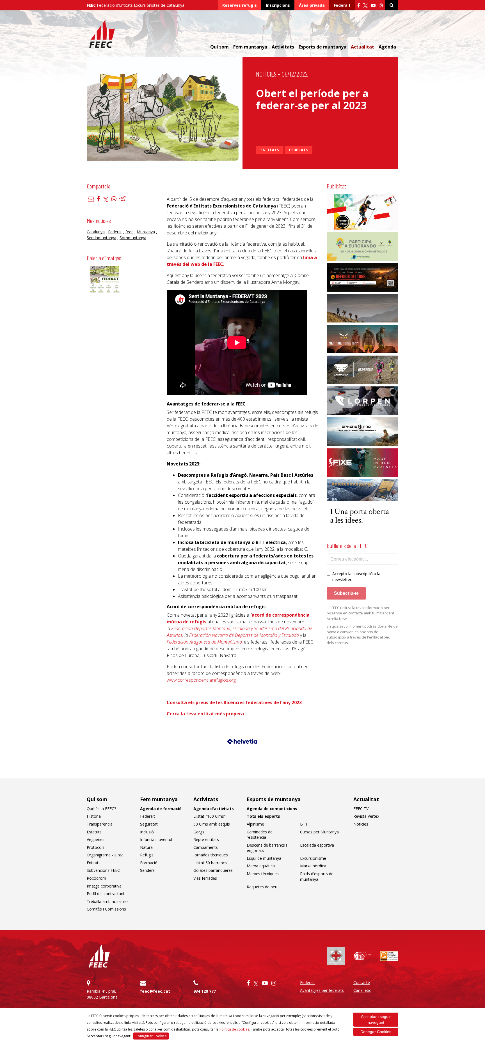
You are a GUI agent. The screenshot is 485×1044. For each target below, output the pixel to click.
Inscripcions (278, 5)
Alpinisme (255, 824)
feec (129, 231)
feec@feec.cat (155, 991)
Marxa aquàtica (261, 865)
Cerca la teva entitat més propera (206, 714)
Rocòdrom (96, 878)
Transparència (100, 824)
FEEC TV (361, 808)
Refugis (147, 855)
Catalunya (96, 231)
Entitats (269, 150)
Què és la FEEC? (101, 808)
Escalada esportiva (317, 845)
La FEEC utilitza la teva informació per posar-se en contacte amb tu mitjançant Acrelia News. (360, 613)
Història (94, 816)
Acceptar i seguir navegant (376, 1019)
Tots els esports (263, 816)
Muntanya (146, 231)
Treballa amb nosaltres (108, 901)
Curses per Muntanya (319, 832)
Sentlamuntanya (101, 237)
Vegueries (95, 839)
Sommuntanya (133, 237)
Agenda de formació (161, 808)
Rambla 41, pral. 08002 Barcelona (102, 994)
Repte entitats (206, 839)
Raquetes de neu (262, 886)
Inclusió (147, 832)
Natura (146, 847)
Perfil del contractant (106, 893)
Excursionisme (313, 858)
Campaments (205, 847)
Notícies (266, 74)
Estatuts (94, 832)
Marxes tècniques (263, 873)
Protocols (95, 847)
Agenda (387, 47)
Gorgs (198, 832)
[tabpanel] (243, 743)
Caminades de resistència (260, 834)
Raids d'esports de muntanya (316, 876)
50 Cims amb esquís (211, 824)
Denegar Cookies (375, 1031)
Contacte (361, 982)
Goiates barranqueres (213, 870)
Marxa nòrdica (313, 865)
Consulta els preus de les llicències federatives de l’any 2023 (234, 702)
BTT (304, 824)
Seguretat (149, 824)
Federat (115, 231)
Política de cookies (234, 1029)
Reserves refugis (239, 5)
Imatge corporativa (104, 886)
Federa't (342, 5)
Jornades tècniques (210, 855)
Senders (147, 870)
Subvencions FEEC (103, 870)
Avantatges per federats (322, 990)
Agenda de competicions (272, 808)
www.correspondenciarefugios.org (201, 680)
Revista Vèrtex (366, 816)
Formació (148, 862)
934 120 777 (204, 991)
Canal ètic (362, 990)
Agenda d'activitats (213, 808)
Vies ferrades (205, 878)
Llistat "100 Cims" (209, 816)
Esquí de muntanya (264, 858)
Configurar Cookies (151, 1036)
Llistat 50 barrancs (210, 862)
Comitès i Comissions (106, 909)
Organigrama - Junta (105, 855)
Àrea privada (312, 5)
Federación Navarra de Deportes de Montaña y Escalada (244, 635)
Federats (298, 150)
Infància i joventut (156, 839)
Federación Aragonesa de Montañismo (204, 642)
